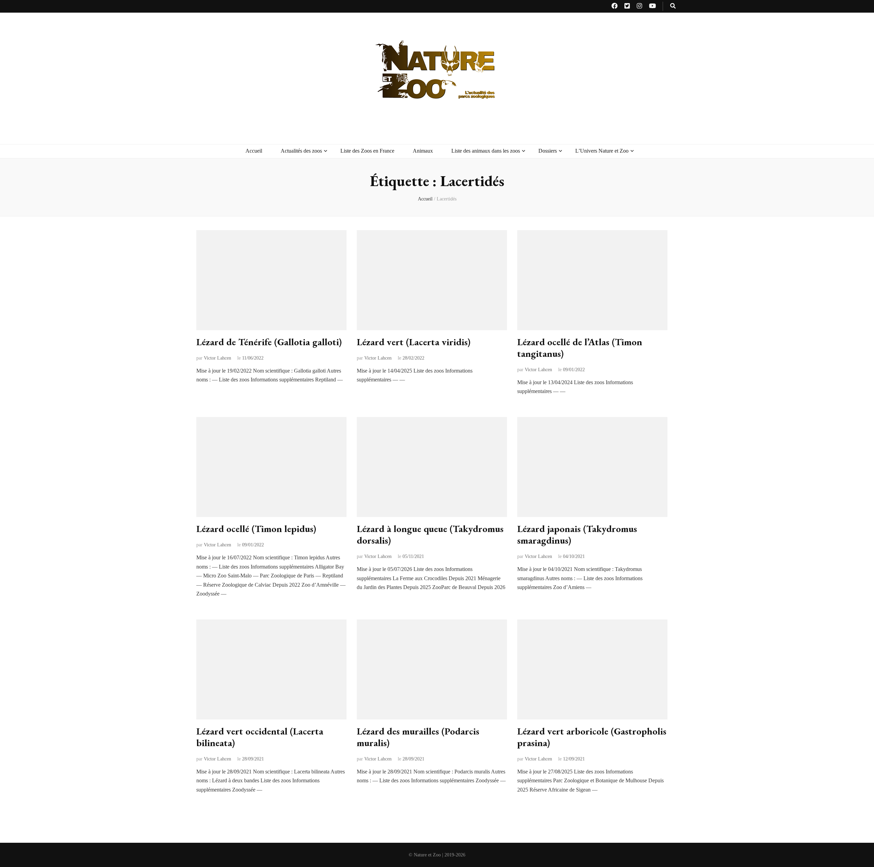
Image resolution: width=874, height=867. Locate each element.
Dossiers (547, 151)
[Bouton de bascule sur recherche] (673, 6)
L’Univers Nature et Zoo (602, 151)
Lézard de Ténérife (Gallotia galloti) (269, 342)
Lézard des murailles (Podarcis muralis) (418, 737)
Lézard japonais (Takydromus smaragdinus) (577, 534)
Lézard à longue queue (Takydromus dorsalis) (430, 534)
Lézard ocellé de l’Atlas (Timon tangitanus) (579, 348)
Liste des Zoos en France (367, 151)
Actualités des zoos (301, 151)
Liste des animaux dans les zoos (485, 151)
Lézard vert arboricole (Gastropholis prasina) (591, 737)
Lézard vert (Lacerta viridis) (413, 342)
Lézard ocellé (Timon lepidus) (256, 528)
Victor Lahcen (217, 358)
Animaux (423, 151)
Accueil (253, 151)
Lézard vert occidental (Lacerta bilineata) (259, 737)
